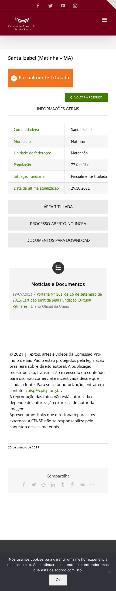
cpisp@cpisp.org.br (43, 390)
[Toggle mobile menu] (105, 20)
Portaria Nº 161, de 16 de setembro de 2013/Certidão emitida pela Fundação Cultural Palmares (57, 300)
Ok (58, 580)
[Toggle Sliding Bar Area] (111, 5)
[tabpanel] (58, 159)
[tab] (58, 109)
